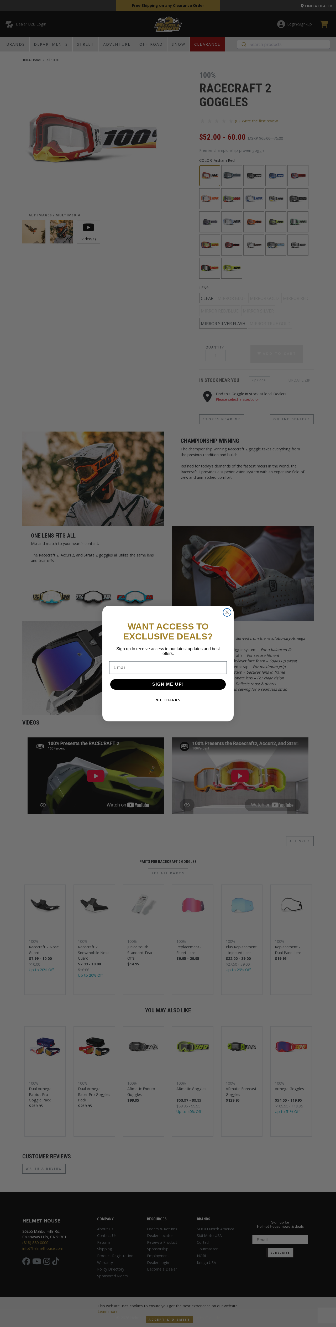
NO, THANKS (168, 700)
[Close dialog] (227, 612)
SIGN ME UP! (168, 684)
